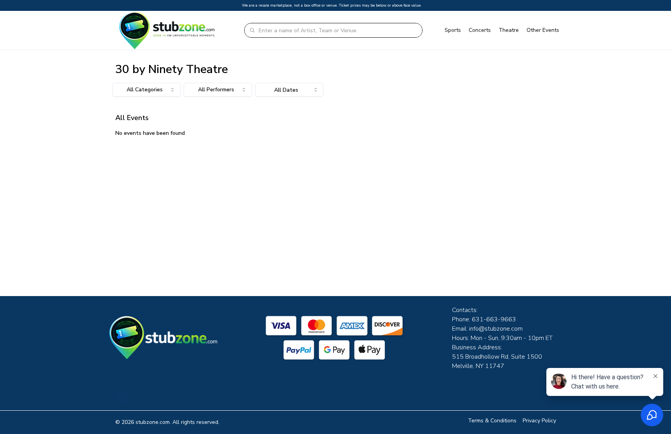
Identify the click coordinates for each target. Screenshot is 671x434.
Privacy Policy (539, 420)
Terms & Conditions (492, 420)
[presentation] (289, 90)
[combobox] (338, 30)
